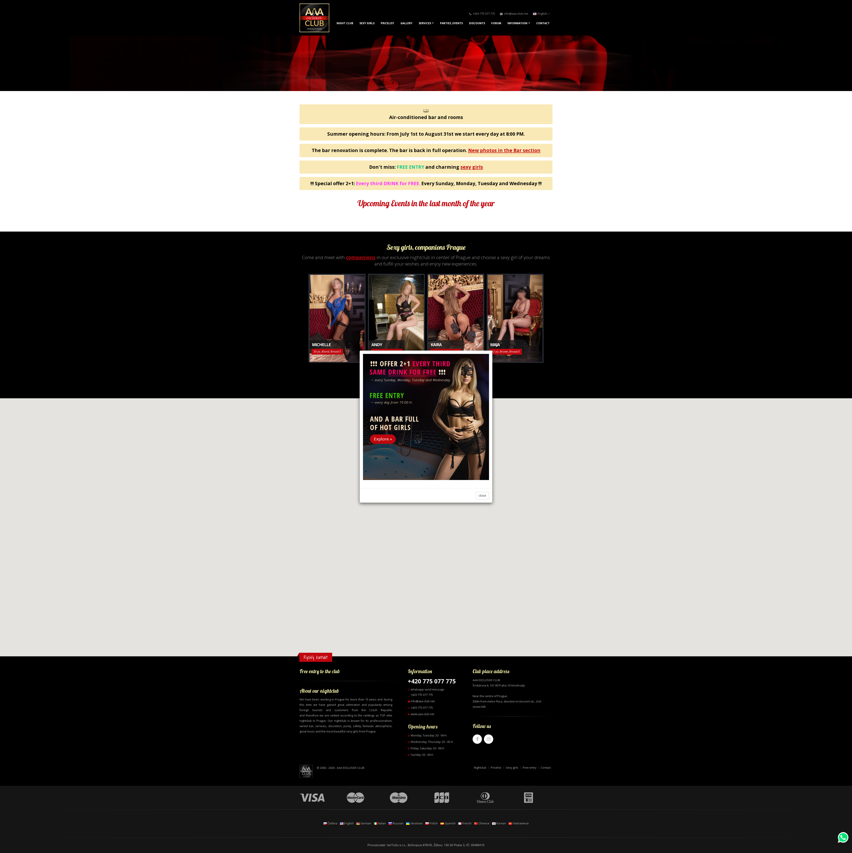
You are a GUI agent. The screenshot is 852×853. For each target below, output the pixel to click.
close (482, 495)
